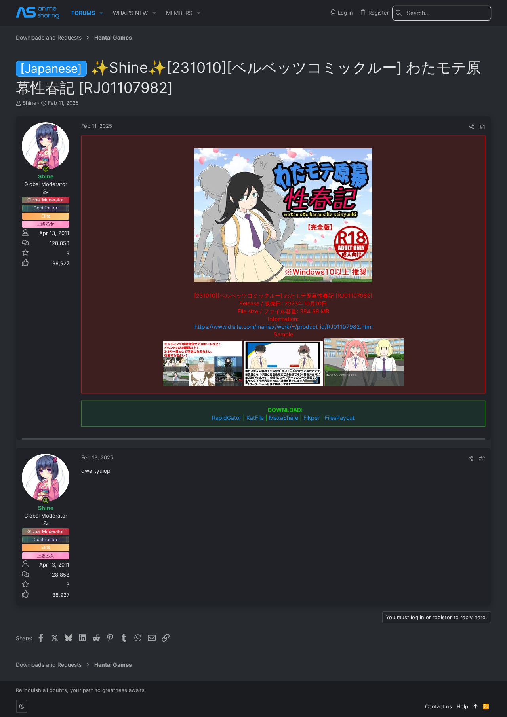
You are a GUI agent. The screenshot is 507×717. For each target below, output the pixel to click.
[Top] (475, 706)
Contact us (438, 706)
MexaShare (283, 417)
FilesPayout (340, 417)
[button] (101, 13)
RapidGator (226, 417)
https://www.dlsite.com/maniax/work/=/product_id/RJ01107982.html (283, 326)
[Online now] (45, 169)
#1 (482, 126)
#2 (482, 458)
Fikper (311, 417)
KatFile (255, 417)
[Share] (471, 127)
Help (462, 706)
